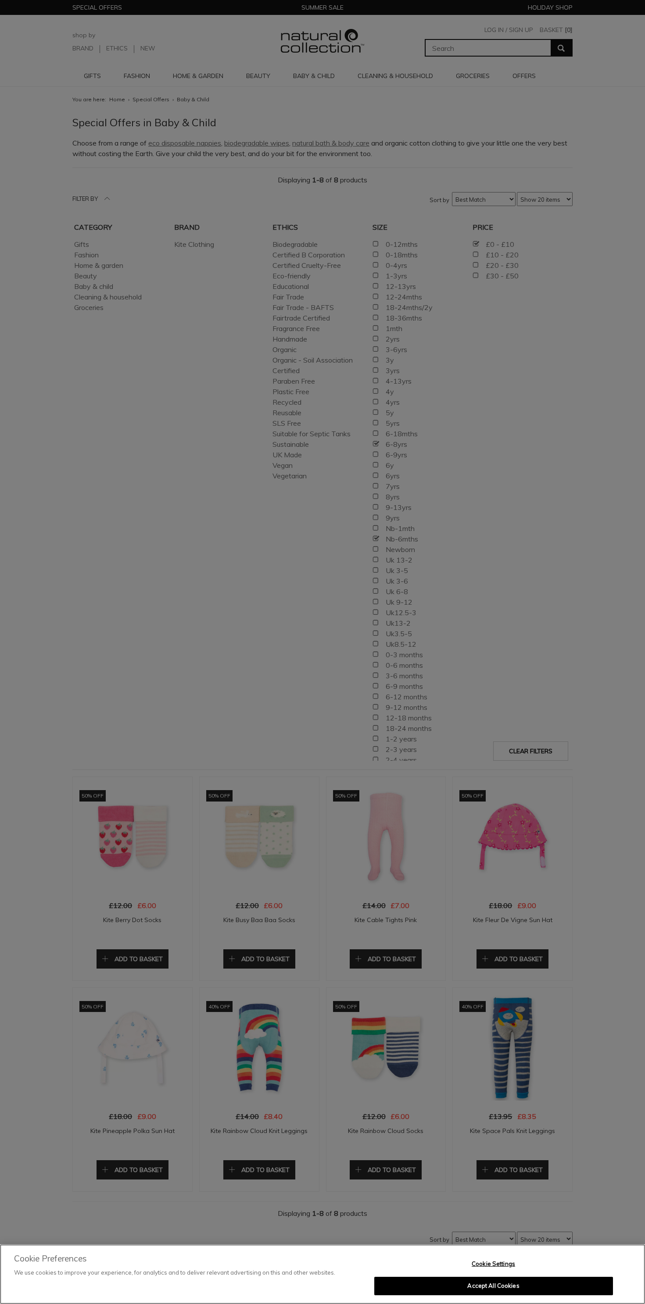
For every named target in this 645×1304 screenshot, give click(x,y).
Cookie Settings (493, 1263)
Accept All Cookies (493, 1285)
